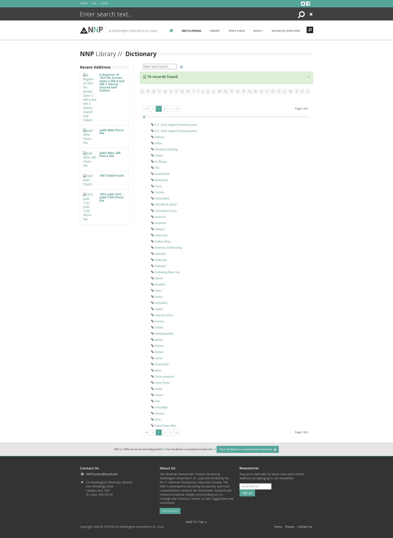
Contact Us (304, 527)
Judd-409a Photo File (111, 131)
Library (215, 31)
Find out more (170, 511)
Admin (83, 3)
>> (176, 109)
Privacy (290, 527)
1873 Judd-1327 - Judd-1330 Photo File (111, 197)
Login (104, 3)
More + (258, 31)
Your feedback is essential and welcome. (246, 449)
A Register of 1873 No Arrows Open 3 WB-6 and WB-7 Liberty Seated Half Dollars (111, 82)
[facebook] (308, 3)
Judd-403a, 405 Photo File (110, 154)
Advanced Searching (286, 31)
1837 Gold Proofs (111, 175)
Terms (278, 527)
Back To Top (195, 522)
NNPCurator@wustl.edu (101, 474)
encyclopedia (191, 31)
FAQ (94, 3)
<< (146, 109)
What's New (237, 31)
